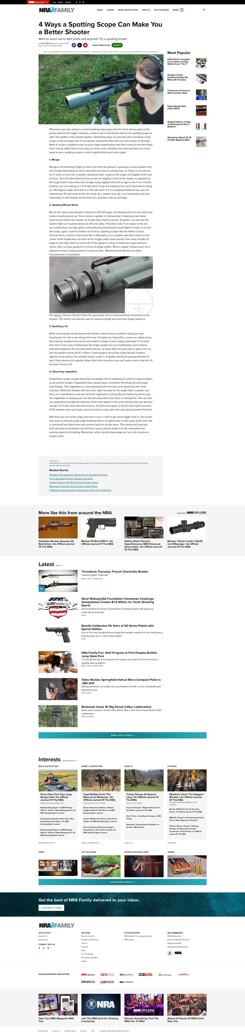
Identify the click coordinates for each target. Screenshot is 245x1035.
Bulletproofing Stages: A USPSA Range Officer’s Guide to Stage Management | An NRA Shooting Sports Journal (57, 833)
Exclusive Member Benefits (178, 939)
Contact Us (43, 936)
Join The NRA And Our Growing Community (99, 1019)
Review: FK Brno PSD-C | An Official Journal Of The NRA (97, 542)
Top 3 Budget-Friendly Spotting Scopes (71, 478)
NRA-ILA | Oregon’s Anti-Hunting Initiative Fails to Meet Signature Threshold (186, 819)
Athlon (57, 315)
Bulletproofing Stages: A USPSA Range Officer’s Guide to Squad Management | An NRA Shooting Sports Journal (58, 810)
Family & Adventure (95, 579)
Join (54, 2)
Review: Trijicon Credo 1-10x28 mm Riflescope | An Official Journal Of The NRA (184, 544)
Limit (62, 803)
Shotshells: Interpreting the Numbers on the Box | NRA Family (142, 826)
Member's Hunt (191, 802)
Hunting (90, 716)
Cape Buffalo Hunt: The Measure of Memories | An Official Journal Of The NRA (99, 797)
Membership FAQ (174, 943)
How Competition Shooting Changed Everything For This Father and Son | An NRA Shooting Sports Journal (99, 830)
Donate (68, 2)
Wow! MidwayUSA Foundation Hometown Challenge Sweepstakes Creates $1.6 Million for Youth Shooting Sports (117, 602)
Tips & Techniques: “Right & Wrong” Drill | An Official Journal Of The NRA (143, 809)
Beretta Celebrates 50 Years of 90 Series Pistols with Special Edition (117, 627)
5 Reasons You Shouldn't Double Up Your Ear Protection (80, 490)
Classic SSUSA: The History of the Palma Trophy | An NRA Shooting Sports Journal (100, 820)
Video (89, 693)
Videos (110, 9)
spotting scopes (141, 463)
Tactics (133, 803)
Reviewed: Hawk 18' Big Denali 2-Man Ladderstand (116, 707)
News (100, 9)
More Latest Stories (133, 735)
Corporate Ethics (70, 1031)
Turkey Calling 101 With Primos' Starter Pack (73, 482)
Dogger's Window (176, 802)
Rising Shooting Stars (136, 852)
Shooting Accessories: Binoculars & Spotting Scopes (78, 475)
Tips (127, 803)
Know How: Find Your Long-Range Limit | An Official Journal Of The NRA (56, 797)
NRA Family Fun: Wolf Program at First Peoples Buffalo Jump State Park (119, 654)
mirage (59, 465)
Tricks (139, 803)
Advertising (43, 939)
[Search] (204, 9)
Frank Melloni (55, 463)
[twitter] (80, 44)
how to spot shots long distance (98, 463)
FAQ (92, 1031)
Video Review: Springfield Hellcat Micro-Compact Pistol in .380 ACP (121, 681)
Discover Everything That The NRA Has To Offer (141, 1019)
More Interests (68, 761)
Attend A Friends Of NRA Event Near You (185, 1019)
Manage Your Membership (177, 947)
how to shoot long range (73, 463)
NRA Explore (129, 939)
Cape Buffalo (88, 803)
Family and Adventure (90, 939)
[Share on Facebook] (74, 44)
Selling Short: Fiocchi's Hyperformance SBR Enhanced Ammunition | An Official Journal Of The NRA (143, 545)
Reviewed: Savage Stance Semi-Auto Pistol (73, 486)
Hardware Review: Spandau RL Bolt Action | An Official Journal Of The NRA (57, 544)
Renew (60, 2)
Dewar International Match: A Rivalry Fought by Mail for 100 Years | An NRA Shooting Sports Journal (99, 810)
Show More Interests (136, 882)
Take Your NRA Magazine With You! (56, 1019)
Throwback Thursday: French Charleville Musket (114, 571)
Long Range (55, 803)
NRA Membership (174, 936)
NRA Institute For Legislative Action (138, 936)
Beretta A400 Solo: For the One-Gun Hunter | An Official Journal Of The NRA (185, 810)
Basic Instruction (128, 9)
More (58, 565)
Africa (103, 803)
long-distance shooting (123, 463)
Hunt (97, 803)
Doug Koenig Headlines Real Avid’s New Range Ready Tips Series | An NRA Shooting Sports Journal (57, 821)
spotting (66, 465)
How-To (146, 9)
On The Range (161, 9)
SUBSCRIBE (51, 907)
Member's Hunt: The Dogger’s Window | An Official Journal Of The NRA (186, 797)
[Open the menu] (181, 10)
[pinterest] (85, 44)
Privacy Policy (43, 1031)
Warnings (83, 1031)
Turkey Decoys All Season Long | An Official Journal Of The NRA (142, 797)
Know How (44, 803)
